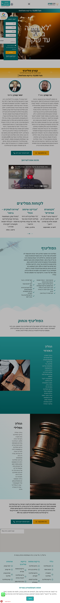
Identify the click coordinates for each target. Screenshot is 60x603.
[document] (30, 301)
